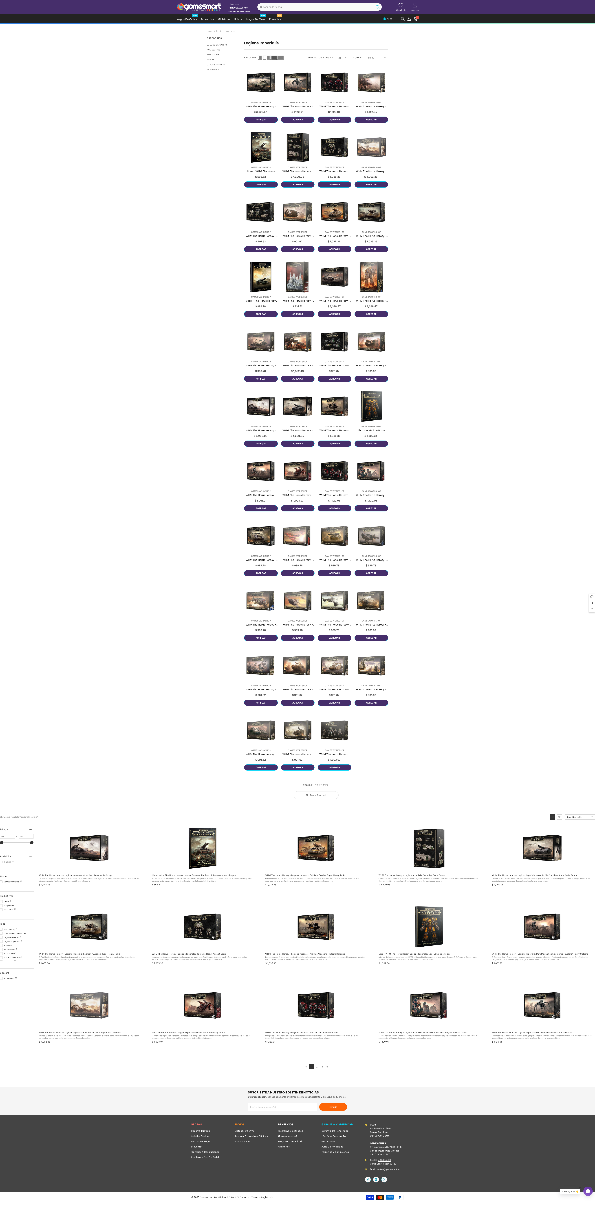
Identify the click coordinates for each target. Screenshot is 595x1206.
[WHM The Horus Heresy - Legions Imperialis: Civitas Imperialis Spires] (298, 277)
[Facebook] (368, 1179)
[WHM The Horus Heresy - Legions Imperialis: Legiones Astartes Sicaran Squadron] (334, 665)
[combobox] (315, 7)
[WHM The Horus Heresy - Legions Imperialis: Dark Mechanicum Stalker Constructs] (298, 83)
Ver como (250, 57)
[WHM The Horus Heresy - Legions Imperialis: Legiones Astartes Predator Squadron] (261, 342)
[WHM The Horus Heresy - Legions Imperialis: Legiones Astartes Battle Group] (261, 83)
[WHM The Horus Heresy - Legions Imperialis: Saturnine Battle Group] (298, 147)
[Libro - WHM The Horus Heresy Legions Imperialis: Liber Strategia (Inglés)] (371, 406)
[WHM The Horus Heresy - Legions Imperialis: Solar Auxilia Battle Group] (334, 277)
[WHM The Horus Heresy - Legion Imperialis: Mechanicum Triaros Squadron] (298, 471)
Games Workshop (261, 102)
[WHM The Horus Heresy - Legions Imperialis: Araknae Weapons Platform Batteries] (334, 406)
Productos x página (320, 57)
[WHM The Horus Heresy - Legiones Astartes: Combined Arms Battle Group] (261, 406)
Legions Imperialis (225, 31)
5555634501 (391, 1163)
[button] (260, 58)
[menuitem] (223, 44)
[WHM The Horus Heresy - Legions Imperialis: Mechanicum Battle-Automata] (334, 471)
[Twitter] (384, 1179)
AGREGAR (261, 119)
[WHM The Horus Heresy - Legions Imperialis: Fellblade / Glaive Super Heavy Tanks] (334, 212)
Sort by (358, 57)
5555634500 (384, 1160)
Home (210, 31)
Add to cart (89, 868)
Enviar (333, 1106)
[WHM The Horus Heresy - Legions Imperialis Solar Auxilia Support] (334, 342)
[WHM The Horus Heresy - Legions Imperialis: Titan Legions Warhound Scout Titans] (298, 342)
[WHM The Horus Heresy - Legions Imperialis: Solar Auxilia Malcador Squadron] (298, 665)
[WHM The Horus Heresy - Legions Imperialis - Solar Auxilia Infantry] (334, 730)
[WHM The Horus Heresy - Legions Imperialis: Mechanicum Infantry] (334, 83)
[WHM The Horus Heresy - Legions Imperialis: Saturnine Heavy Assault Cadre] (334, 147)
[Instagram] (376, 1179)
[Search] (319, 7)
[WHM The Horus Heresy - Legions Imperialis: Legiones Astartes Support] (261, 212)
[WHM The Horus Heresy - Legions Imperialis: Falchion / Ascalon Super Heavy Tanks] (371, 212)
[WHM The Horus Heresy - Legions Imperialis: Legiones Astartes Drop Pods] (371, 665)
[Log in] (409, 19)
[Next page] (327, 1066)
